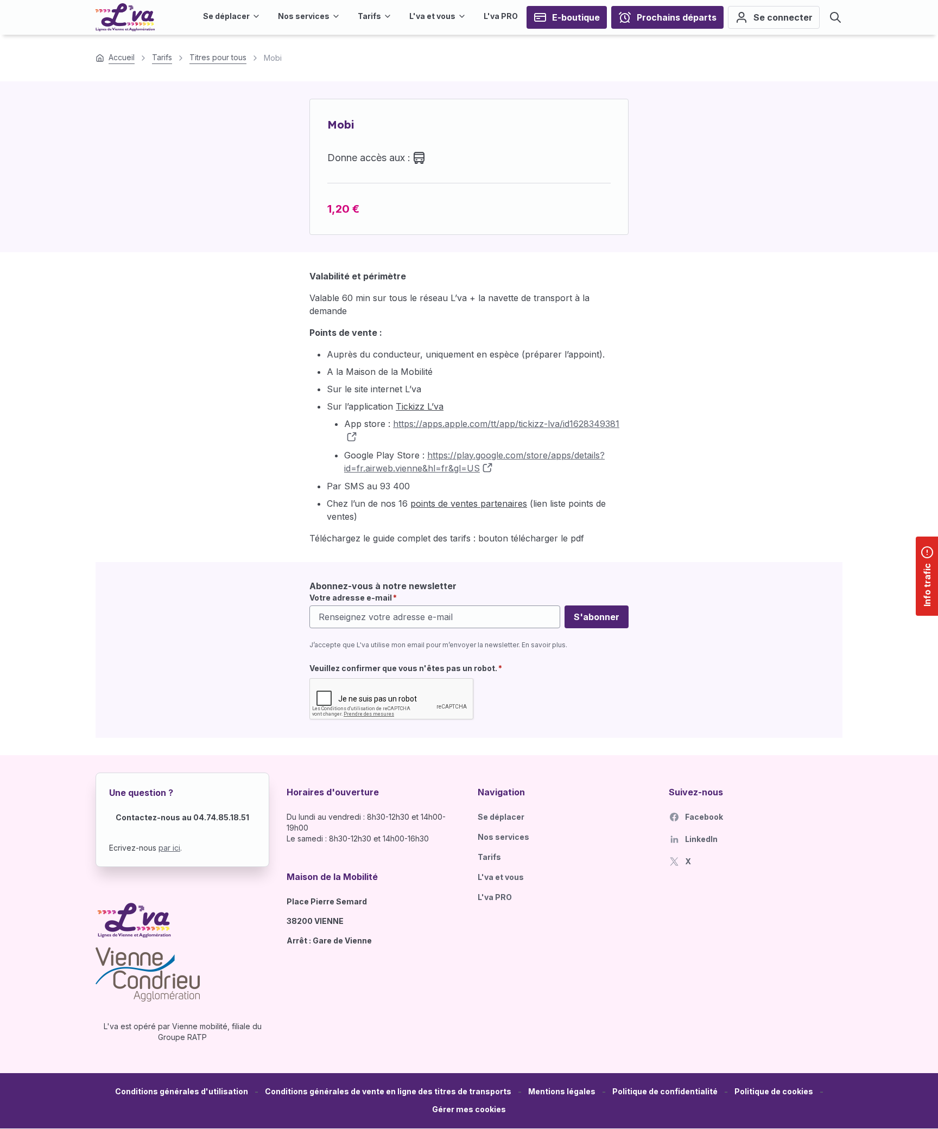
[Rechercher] (835, 17)
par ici (169, 847)
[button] (469, 1109)
